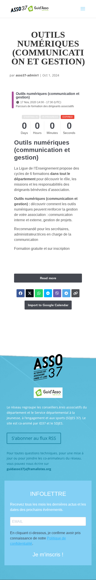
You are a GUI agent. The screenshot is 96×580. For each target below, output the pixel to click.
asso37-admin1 (27, 75)
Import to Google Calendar (48, 305)
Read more (48, 278)
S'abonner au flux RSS (34, 438)
